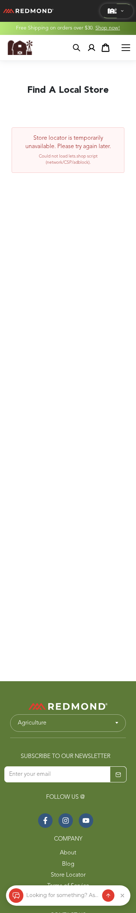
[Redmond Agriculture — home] (20, 47)
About (68, 853)
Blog (68, 864)
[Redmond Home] (68, 706)
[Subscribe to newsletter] (118, 775)
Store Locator (68, 875)
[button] (116, 11)
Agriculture (32, 723)
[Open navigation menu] (125, 47)
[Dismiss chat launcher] (122, 895)
